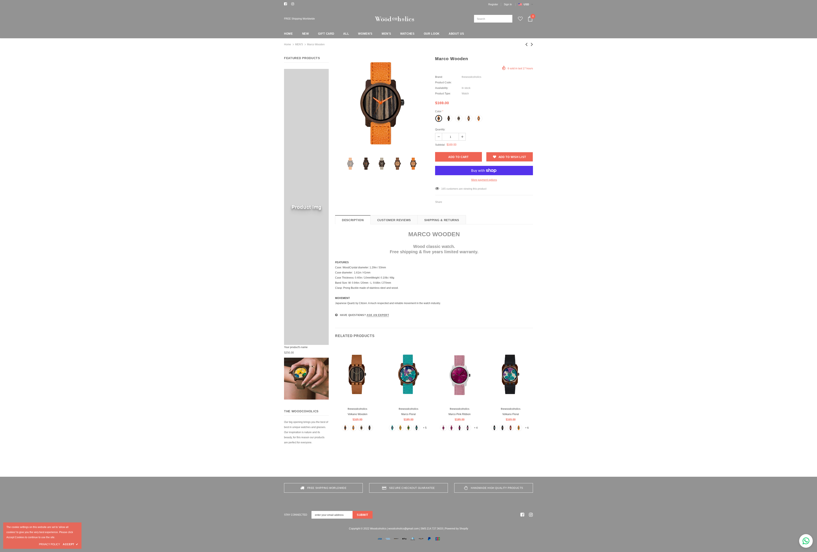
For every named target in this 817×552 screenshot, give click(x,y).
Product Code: (443, 82)
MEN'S (299, 44)
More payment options (484, 179)
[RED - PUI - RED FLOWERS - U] (510, 428)
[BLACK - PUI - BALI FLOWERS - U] (494, 428)
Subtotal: (440, 144)
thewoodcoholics (471, 76)
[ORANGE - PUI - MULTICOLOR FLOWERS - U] (519, 428)
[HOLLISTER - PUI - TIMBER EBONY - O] (361, 428)
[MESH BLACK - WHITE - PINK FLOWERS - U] (467, 428)
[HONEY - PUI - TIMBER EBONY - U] (345, 428)
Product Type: (443, 93)
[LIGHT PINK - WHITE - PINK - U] (443, 428)
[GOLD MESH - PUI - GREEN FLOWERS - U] (408, 428)
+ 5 (425, 427)
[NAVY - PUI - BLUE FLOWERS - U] (416, 428)
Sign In (508, 4)
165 (443, 188)
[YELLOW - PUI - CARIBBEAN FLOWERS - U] (400, 428)
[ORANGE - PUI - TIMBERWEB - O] (353, 428)
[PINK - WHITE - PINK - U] (451, 428)
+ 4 (476, 427)
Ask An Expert (378, 315)
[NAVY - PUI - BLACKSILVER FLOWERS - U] (502, 428)
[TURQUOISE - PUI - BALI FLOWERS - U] (392, 428)
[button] (806, 541)
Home (287, 44)
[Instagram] (294, 4)
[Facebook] (286, 4)
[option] (382, 104)
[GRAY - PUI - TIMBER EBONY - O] (369, 428)
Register (493, 4)
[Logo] (394, 19)
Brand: (439, 76)
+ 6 (527, 427)
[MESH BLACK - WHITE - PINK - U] (459, 428)
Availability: (441, 88)
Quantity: (440, 129)
